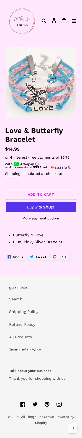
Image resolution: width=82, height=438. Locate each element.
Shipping (12, 173)
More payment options (41, 218)
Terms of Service (25, 349)
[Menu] (74, 20)
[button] (41, 167)
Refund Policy (22, 324)
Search (16, 299)
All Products (20, 337)
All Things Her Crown (37, 417)
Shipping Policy (23, 311)
